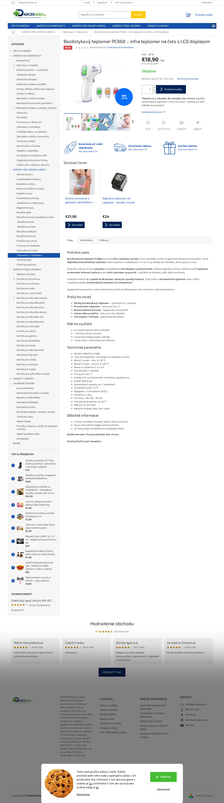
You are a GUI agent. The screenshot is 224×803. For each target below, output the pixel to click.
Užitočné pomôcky (26, 265)
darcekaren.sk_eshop (196, 720)
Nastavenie (83, 794)
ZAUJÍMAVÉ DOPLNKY (24, 383)
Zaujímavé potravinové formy (32, 160)
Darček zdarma (108, 714)
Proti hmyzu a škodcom (29, 122)
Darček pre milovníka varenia (32, 298)
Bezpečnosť (23, 60)
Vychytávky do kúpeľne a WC (32, 155)
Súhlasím (165, 777)
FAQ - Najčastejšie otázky (113, 732)
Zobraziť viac (112, 672)
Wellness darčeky (26, 274)
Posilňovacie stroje (27, 241)
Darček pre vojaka (26, 369)
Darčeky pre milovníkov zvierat (33, 374)
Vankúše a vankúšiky (27, 151)
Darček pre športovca (28, 279)
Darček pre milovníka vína (30, 317)
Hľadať (138, 14)
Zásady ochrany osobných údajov (154, 727)
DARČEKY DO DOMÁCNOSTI (27, 56)
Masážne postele (27, 227)
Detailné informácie (152, 112)
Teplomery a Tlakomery (29, 255)
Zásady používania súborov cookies (154, 735)
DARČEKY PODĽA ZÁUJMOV (27, 269)
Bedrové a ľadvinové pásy (30, 189)
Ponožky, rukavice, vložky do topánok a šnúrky (37, 427)
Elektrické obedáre (27, 79)
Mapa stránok (107, 719)
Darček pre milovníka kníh (30, 350)
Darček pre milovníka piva (30, 322)
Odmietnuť (163, 789)
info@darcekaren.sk (196, 704)
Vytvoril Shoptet (204, 796)
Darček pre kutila (26, 288)
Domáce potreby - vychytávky (32, 70)
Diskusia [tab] (104, 240)
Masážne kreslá (26, 222)
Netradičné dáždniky (27, 402)
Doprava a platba (109, 710)
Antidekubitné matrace (29, 179)
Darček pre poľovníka (28, 326)
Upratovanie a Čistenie (29, 146)
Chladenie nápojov (26, 75)
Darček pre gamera (27, 336)
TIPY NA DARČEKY (123, 2)
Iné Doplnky (23, 439)
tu (90, 783)
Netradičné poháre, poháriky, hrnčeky (37, 108)
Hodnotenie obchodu (112, 623)
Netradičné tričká (26, 407)
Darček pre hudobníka (28, 341)
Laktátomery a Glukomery (30, 203)
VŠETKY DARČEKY (22, 51)
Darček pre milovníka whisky (32, 312)
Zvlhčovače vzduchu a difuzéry (33, 165)
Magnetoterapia (25, 208)
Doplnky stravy (24, 193)
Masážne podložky (26, 231)
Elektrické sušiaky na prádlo (31, 84)
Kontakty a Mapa (108, 728)
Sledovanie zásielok (110, 723)
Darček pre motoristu (28, 284)
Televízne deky (25, 417)
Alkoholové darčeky (27, 355)
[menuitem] (20, 26)
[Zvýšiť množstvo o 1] (154, 87)
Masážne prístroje (26, 236)
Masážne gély (24, 212)
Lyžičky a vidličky (26, 94)
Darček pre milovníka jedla (30, 303)
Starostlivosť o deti (27, 250)
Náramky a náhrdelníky (28, 397)
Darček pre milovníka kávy (30, 307)
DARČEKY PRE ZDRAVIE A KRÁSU (29, 170)
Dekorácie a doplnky (27, 65)
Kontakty (102, 2)
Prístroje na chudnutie (28, 246)
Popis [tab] (70, 240)
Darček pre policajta (27, 364)
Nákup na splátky (109, 705)
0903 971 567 (192, 709)
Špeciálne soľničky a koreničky (33, 136)
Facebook (190, 715)
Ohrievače (22, 113)
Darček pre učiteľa (26, 360)
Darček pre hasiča (26, 345)
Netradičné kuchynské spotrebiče (35, 103)
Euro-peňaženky (25, 388)
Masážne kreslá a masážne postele (35, 217)
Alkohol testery (25, 174)
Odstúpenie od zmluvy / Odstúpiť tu (152, 715)
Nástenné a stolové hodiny (31, 98)
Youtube (189, 725)
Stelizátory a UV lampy (28, 127)
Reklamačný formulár (151, 721)
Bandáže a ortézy (26, 184)
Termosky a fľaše (26, 141)
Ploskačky (22, 117)
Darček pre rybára (26, 331)
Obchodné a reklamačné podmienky (153, 707)
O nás (87, 2)
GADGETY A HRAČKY (23, 378)
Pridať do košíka (173, 89)
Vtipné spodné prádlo (28, 434)
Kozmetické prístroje (28, 198)
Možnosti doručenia (187, 79)
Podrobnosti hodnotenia (120, 47)
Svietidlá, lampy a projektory (32, 132)
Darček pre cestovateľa (29, 293)
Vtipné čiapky (24, 421)
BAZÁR (16, 443)
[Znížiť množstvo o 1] (154, 91)
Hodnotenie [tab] (86, 240)
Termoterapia (24, 260)
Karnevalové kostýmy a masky (33, 393)
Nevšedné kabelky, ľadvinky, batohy (36, 412)
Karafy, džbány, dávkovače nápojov (36, 89)
